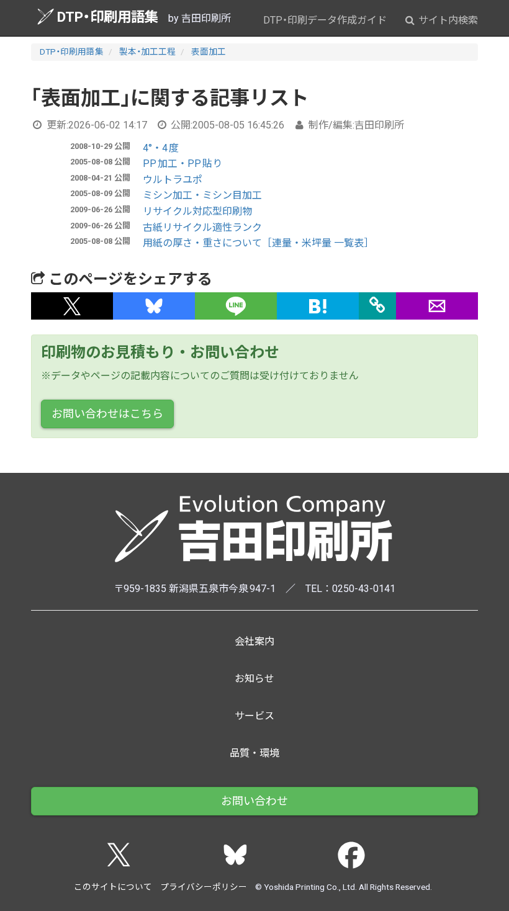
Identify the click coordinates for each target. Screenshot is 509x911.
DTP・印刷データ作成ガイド (325, 20)
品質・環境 (254, 753)
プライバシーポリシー (203, 887)
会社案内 (254, 641)
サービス (254, 716)
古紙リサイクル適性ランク (202, 227)
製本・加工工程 (147, 51)
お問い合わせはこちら (107, 413)
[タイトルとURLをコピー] (377, 306)
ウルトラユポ (172, 180)
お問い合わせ (254, 800)
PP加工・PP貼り (182, 163)
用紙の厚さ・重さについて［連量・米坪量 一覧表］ (258, 243)
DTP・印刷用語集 (107, 17)
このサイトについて (113, 887)
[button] (72, 306)
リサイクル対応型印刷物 (197, 211)
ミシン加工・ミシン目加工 (202, 195)
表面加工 (208, 51)
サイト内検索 (447, 20)
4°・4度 (161, 148)
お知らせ (254, 678)
